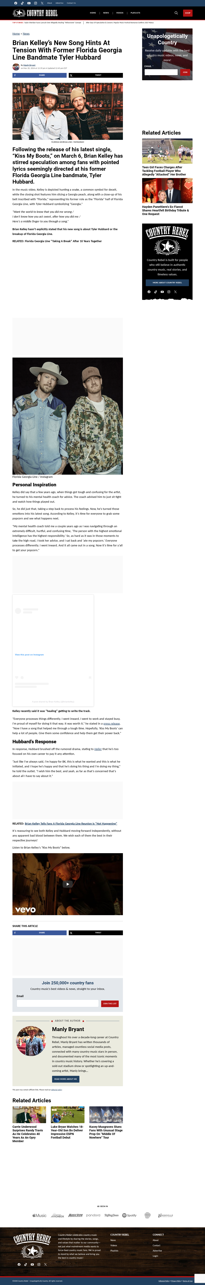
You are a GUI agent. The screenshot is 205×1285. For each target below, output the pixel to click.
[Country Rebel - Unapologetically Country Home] (34, 13)
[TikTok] (155, 292)
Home (93, 13)
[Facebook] (149, 292)
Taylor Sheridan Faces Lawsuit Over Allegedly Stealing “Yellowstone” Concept (52, 23)
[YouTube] (162, 292)
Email (20, 996)
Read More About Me (65, 1079)
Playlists (135, 13)
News (106, 13)
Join (185, 72)
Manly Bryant (29, 65)
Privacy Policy (176, 1281)
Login (155, 1256)
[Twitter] (175, 292)
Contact (156, 1245)
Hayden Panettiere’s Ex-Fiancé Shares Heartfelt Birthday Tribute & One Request (165, 210)
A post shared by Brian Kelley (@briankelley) (53, 701)
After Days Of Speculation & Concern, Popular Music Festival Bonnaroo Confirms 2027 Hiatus (120, 23)
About (155, 1240)
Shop (187, 13)
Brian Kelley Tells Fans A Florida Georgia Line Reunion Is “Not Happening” (71, 823)
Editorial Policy (164, 1281)
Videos (120, 13)
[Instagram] (169, 292)
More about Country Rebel (167, 283)
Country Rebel (119, 1234)
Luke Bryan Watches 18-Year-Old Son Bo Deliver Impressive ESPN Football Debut (67, 1132)
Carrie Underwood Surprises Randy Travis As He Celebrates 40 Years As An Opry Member (27, 1134)
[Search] (176, 13)
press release (111, 723)
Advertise (157, 1251)
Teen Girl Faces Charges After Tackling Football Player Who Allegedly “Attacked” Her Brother (164, 170)
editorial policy (56, 1090)
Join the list (110, 1004)
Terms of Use (188, 1281)
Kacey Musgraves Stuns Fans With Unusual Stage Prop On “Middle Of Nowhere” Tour (106, 1132)
